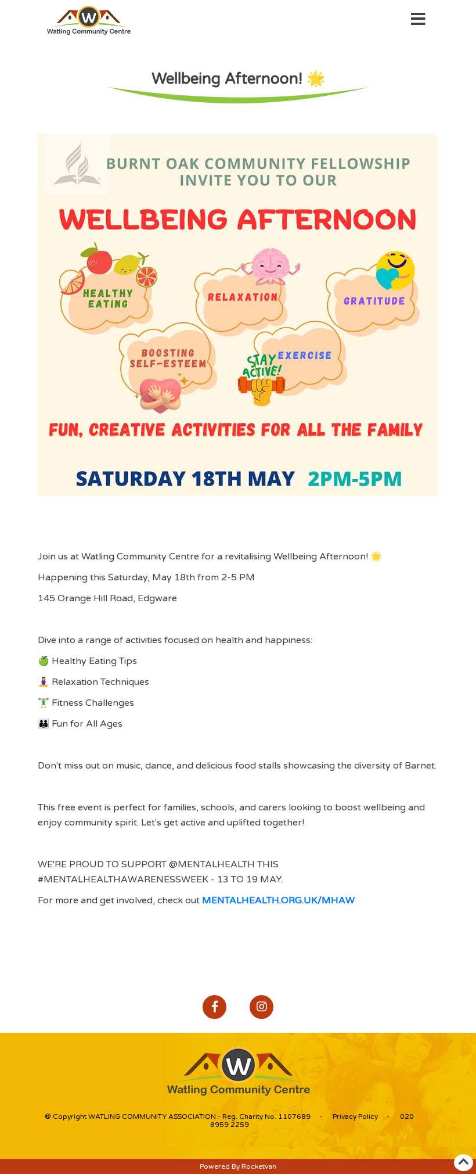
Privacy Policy (355, 1116)
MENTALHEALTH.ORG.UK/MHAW (278, 900)
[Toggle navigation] (418, 21)
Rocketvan (258, 1166)
